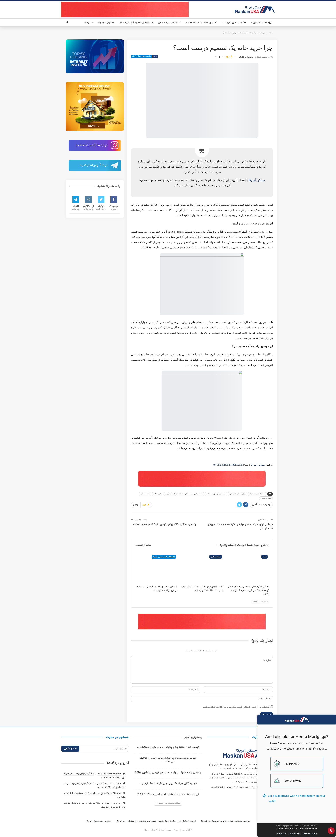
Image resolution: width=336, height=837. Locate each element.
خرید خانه (157, 494)
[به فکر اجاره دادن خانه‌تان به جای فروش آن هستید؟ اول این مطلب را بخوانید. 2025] (247, 568)
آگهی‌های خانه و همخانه (201, 22)
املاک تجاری (216, 557)
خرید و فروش (266, 498)
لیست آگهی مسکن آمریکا (98, 821)
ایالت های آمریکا (233, 22)
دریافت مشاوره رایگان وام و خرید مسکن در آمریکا (225, 821)
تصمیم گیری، (170, 494)
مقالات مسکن (260, 22)
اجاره (264, 557)
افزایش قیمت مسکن (237, 494)
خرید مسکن (145, 494)
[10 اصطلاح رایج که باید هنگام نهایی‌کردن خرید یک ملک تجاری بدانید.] (202, 568)
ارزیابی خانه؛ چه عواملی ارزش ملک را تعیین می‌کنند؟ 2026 (168, 794)
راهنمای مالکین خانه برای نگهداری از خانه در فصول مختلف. (163, 524)
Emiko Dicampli (113, 793)
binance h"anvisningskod (109, 773)
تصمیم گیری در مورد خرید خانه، (190, 494)
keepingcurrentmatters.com (228, 464)
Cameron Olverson (112, 783)
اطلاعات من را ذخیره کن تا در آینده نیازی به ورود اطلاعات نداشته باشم (236, 707)
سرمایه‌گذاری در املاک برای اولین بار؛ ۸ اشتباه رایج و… (168, 784)
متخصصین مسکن (167, 22)
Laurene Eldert (114, 803)
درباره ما (88, 22)
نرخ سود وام (104, 22)
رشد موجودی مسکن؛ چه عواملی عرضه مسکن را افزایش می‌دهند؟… (168, 760)
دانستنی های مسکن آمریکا (141, 56)
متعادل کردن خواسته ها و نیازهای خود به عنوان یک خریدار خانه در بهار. (240, 526)
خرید (155, 56)
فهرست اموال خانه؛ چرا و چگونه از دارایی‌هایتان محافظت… (168, 747)
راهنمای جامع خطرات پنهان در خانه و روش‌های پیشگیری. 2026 (168, 773)
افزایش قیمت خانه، (257, 494)
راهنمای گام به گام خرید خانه (135, 22)
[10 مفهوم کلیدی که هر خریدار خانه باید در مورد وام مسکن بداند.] (156, 568)
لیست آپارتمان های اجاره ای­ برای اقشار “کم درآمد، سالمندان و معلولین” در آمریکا (156, 821)
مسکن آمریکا (257, 180)
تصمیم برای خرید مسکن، (215, 494)
